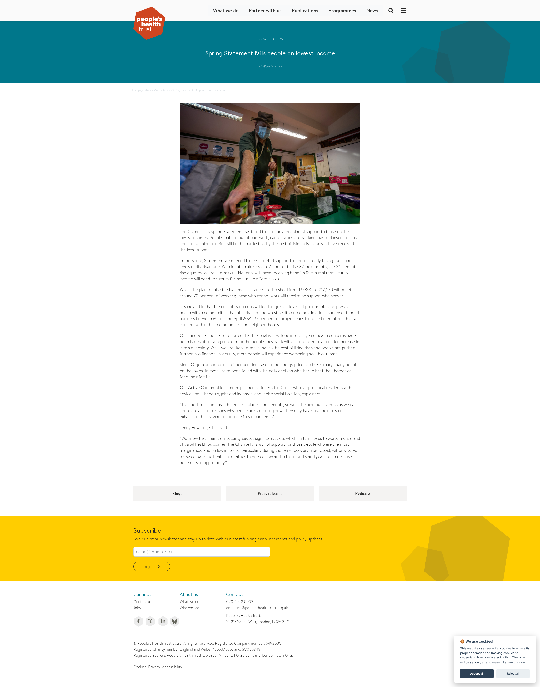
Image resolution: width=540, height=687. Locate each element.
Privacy (154, 666)
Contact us (142, 601)
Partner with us (265, 10)
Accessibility (172, 666)
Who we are (189, 607)
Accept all (476, 673)
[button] (402, 10)
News (372, 10)
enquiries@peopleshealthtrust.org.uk (257, 607)
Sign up (151, 566)
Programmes (342, 10)
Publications (305, 10)
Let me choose (514, 662)
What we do (226, 10)
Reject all (513, 673)
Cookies (139, 666)
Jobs (137, 607)
